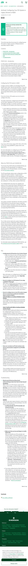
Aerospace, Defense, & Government (18, 525)
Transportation (12, 528)
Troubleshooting (7, 57)
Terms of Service (9, 534)
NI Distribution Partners (6, 533)
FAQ (4, 56)
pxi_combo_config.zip (8, 497)
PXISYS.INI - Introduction (9, 51)
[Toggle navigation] (7, 2)
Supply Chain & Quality (12, 542)
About (14, 541)
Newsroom (5, 542)
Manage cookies (14, 563)
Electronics (5, 526)
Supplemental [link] (20, 6)
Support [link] (6, 6)
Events (19, 542)
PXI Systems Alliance (9, 170)
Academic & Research (6, 525)
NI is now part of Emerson (6, 541)
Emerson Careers (19, 541)
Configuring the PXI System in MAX (11, 53)
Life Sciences (23, 526)
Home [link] (1, 6)
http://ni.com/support (16, 480)
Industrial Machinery (16, 526)
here (6, 216)
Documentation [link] (12, 6)
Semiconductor (5, 528)
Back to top (24, 79)
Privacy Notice (12, 554)
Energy (9, 526)
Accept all (14, 559)
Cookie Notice (20, 554)
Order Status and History (16, 533)
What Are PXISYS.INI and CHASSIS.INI (11, 54)
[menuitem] (22, 3)
